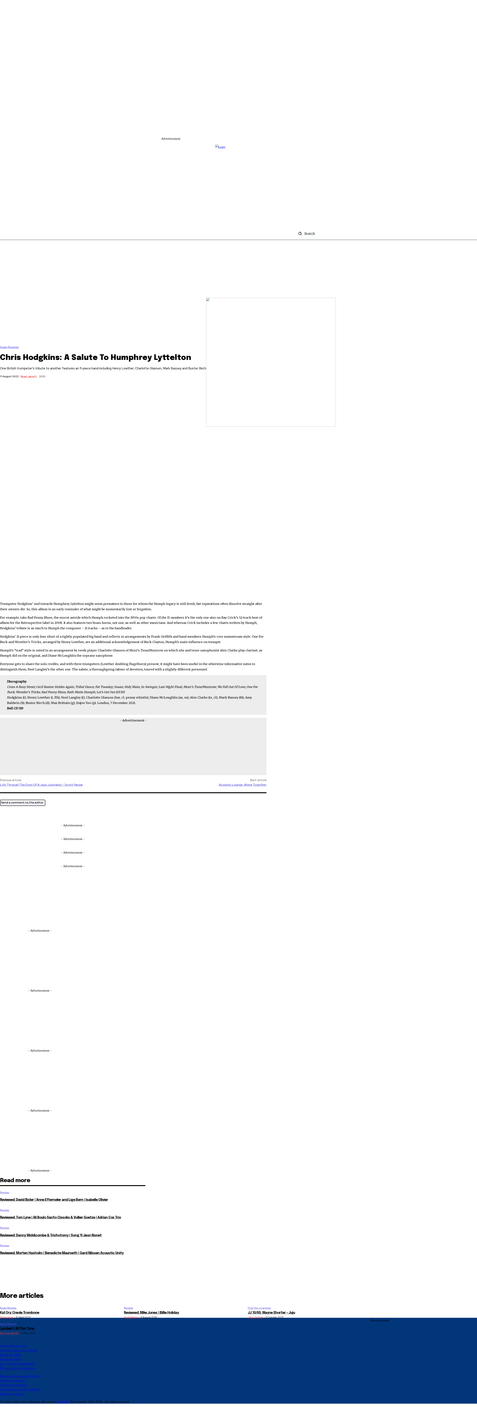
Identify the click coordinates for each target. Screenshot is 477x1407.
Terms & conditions (13, 1384)
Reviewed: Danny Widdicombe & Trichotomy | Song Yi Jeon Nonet (51, 1235)
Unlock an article (11, 1393)
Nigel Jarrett (28, 376)
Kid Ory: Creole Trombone (19, 1312)
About (13, 1345)
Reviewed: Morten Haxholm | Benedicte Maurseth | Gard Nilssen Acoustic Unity (62, 1253)
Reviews (4, 1192)
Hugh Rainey (131, 1317)
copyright (63, 1401)
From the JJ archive (259, 1308)
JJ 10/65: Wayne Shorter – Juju (271, 1312)
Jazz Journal (255, 1317)
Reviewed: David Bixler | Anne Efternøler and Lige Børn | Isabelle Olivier (54, 1200)
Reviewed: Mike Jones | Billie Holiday (151, 1312)
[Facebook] (19, 813)
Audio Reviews (9, 347)
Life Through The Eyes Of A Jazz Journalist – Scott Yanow (41, 785)
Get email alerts (10, 1359)
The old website (20, 1389)
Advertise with (19, 1350)
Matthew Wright (9, 1333)
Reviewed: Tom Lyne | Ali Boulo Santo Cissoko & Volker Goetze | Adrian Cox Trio (60, 1217)
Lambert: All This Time (17, 1328)
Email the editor (11, 1354)
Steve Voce (6, 1317)
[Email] (33, 813)
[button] (305, 233)
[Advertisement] (248, 131)
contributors (17, 1363)
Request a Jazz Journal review (20, 1375)
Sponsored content (12, 1380)
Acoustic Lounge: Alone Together (242, 785)
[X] (6, 813)
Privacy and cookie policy (17, 1368)
